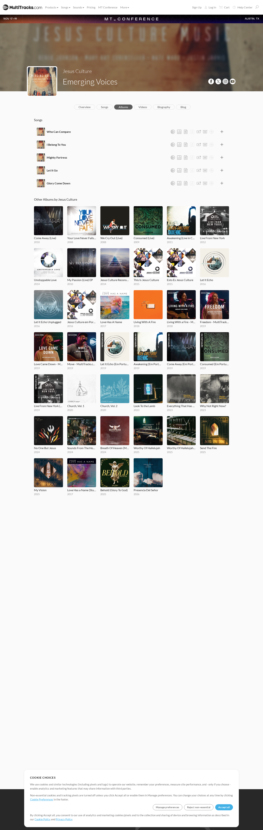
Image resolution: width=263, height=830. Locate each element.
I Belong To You (56, 144)
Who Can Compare (59, 131)
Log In (212, 7)
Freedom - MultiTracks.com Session (214, 322)
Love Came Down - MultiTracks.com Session (48, 364)
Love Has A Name (111, 322)
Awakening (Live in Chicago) (181, 238)
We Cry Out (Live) (111, 238)
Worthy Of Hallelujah (147, 448)
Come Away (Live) (45, 238)
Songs (64, 7)
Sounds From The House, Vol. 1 (81, 448)
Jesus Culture (77, 71)
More (123, 7)
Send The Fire (208, 448)
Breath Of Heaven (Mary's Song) (114, 448)
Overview (85, 107)
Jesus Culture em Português (81, 322)
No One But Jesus (45, 448)
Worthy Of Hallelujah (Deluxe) (181, 448)
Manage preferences (167, 807)
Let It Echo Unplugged (47, 322)
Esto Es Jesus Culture (180, 280)
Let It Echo (206, 280)
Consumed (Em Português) (214, 364)
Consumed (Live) (144, 238)
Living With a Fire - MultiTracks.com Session (181, 322)
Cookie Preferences (41, 799)
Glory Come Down (58, 183)
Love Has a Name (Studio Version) (81, 490)
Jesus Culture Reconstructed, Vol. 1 (114, 280)
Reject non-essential (199, 807)
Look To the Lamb (144, 406)
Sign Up (197, 7)
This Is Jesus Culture (146, 280)
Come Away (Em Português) (181, 364)
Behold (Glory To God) (114, 490)
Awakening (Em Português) (148, 364)
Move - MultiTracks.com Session (81, 364)
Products (50, 7)
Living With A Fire (145, 322)
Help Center (244, 7)
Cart (227, 7)
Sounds (77, 7)
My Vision (40, 490)
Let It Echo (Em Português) (114, 364)
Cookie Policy (42, 819)
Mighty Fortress (57, 157)
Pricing (91, 7)
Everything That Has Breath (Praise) (181, 406)
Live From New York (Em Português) (48, 406)
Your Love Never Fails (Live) (81, 238)
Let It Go (52, 170)
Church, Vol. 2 (108, 406)
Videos (142, 107)
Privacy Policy (64, 819)
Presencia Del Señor (146, 490)
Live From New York (212, 238)
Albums (123, 107)
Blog (183, 107)
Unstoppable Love (45, 280)
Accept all (224, 807)
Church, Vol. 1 (75, 406)
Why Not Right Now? (213, 406)
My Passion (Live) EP (80, 280)
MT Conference (107, 7)
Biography (163, 107)
